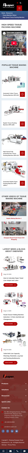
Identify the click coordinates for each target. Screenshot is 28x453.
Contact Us (6, 408)
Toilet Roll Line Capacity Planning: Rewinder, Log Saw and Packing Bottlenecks (13, 356)
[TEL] (17, 451)
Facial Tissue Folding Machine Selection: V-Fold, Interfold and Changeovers (13, 317)
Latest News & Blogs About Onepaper (14, 250)
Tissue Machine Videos (9, 15)
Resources (9, 13)
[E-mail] (10, 451)
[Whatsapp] (3, 451)
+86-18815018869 (9, 422)
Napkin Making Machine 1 (14, 218)
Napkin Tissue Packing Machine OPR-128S (10, 123)
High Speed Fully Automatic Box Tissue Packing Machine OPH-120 (11, 153)
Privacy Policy (12, 444)
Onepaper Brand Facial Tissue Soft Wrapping (14, 238)
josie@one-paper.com (10, 426)
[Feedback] (24, 451)
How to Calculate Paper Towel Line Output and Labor (13, 279)
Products (5, 383)
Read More (9, 285)
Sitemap (4, 444)
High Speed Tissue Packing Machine (13, 17)
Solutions (5, 390)
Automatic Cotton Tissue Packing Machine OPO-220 (11, 94)
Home (3, 13)
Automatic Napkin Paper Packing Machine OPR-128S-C (10, 183)
